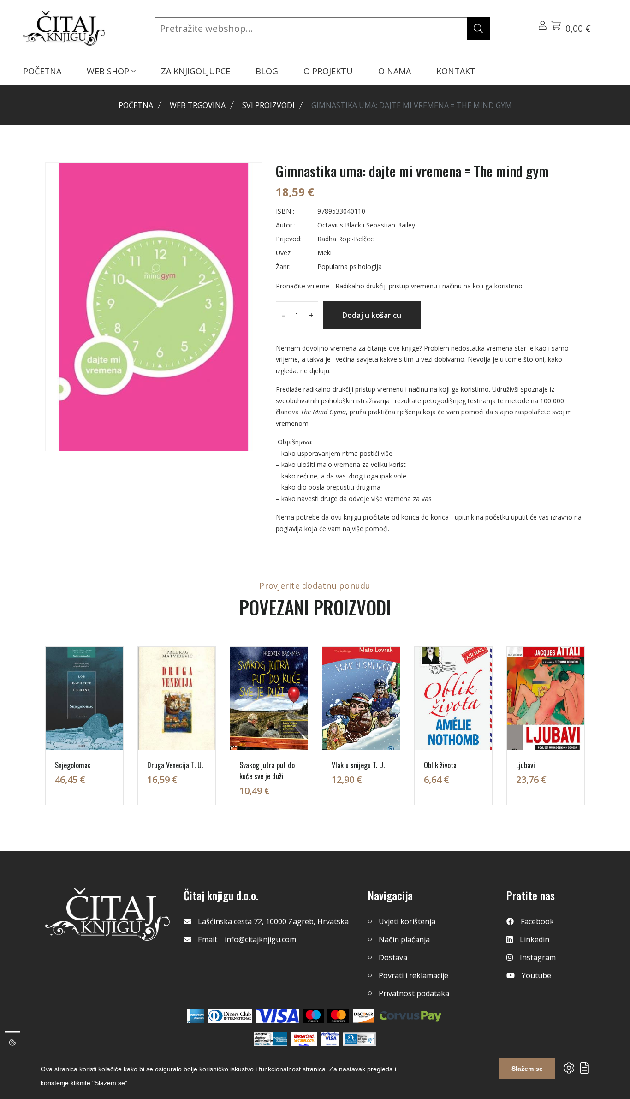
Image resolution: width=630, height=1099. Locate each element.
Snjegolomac (73, 764)
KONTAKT (455, 71)
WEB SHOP (109, 71)
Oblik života (440, 764)
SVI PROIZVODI (268, 105)
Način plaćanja (404, 939)
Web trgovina (198, 105)
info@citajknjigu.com (260, 939)
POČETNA (42, 71)
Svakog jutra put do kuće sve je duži (267, 770)
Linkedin (534, 939)
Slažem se (527, 1068)
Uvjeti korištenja (407, 921)
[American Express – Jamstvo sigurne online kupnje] (270, 1039)
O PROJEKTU (328, 71)
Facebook (537, 921)
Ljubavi (525, 764)
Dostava (393, 957)
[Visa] (277, 1016)
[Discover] (363, 1016)
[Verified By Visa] (330, 1039)
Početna (136, 105)
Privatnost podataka (414, 993)
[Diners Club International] (230, 1016)
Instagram (538, 957)
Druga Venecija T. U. (175, 764)
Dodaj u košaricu (371, 315)
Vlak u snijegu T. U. (358, 764)
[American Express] (195, 1016)
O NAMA (394, 71)
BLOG (267, 71)
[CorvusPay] (410, 1016)
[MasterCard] (313, 1016)
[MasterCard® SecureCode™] (304, 1039)
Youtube (536, 975)
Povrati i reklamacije (413, 975)
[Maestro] (338, 1016)
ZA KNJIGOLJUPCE (195, 71)
